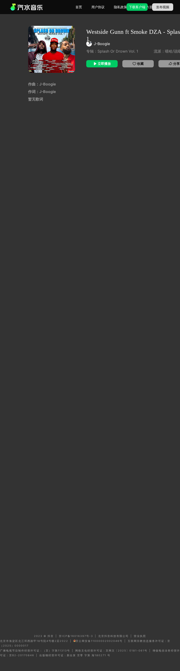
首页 (78, 7)
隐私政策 (120, 7)
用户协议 (98, 7)
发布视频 (162, 7)
